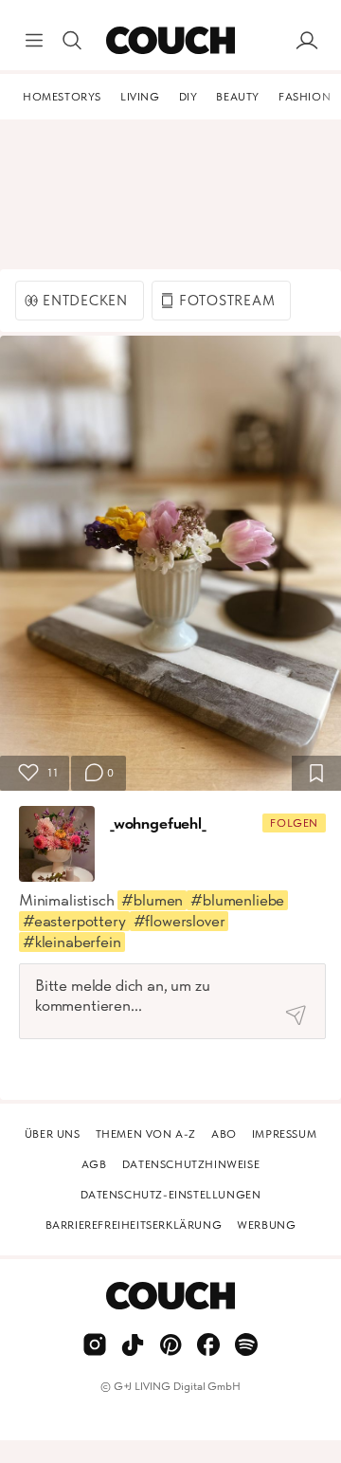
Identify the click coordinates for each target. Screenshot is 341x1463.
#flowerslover (179, 920)
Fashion (304, 96)
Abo (224, 1134)
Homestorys (62, 96)
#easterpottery (74, 920)
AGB (94, 1164)
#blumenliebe (237, 899)
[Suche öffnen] (72, 40)
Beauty (238, 96)
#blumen (152, 899)
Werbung (266, 1225)
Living (140, 96)
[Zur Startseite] (170, 41)
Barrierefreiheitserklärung (134, 1225)
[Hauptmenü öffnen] (34, 40)
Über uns (53, 1134)
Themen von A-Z (146, 1134)
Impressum (284, 1134)
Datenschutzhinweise (191, 1164)
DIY (188, 96)
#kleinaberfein (72, 941)
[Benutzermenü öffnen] (307, 40)
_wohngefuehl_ (158, 823)
